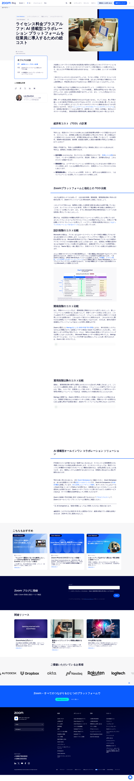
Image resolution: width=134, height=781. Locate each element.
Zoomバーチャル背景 (79, 736)
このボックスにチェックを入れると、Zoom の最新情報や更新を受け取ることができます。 (92, 591)
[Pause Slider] (129, 682)
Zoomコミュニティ (111, 729)
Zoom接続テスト (110, 718)
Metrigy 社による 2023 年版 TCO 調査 (79, 327)
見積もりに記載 (107, 155)
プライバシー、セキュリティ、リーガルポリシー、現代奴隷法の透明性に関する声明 (112, 750)
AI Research (60, 751)
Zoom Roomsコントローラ (80, 724)
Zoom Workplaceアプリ (79, 718)
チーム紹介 (60, 724)
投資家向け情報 (61, 734)
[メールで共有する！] (34, 88)
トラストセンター (70, 769)
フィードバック (110, 735)
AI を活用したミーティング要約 (83, 485)
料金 (45, 3)
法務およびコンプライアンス (88, 769)
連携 (58, 729)
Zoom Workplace (84, 480)
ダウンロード (77, 713)
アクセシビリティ (110, 740)
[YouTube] (22, 763)
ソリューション (37, 3)
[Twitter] (19, 763)
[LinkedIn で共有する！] (29, 88)
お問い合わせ (109, 738)
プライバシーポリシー (88, 599)
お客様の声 (60, 721)
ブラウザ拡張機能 (78, 726)
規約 (57, 769)
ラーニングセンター (111, 726)
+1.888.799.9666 (20, 756)
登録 (116, 595)
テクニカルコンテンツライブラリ (112, 732)
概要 (58, 713)
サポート (93, 3)
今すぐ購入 (74, 699)
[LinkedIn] (15, 763)
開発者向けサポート (111, 745)
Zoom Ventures (61, 753)
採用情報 (59, 726)
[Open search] (66, 3)
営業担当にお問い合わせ (96, 724)
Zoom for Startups (94, 736)
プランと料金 (93, 726)
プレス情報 (60, 736)
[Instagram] (29, 763)
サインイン (86, 3)
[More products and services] (129, 3)
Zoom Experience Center (96, 734)
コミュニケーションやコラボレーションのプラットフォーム (93, 107)
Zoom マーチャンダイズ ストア (64, 756)
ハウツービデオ (110, 743)
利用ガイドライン (78, 769)
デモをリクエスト (102, 497)
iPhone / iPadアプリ (78, 731)
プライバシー (62, 769)
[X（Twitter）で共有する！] (25, 88)
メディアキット (61, 744)
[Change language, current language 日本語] (70, 3)
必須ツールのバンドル (83, 482)
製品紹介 (21, 3)
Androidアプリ (77, 734)
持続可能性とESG (61, 739)
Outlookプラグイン (78, 729)
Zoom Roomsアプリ (79, 721)
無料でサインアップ (120, 3)
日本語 (17, 724)
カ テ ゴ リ (5, 7)
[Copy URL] (15, 88)
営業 (91, 713)
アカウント (109, 721)
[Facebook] (25, 763)
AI (29, 3)
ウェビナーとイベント (95, 731)
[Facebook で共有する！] (20, 88)
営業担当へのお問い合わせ (105, 3)
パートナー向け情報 (62, 731)
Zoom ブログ (60, 718)
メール (70, 584)
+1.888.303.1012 (20, 759)
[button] (130, 777)
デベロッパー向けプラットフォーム (63, 747)
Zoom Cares (60, 742)
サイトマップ (117, 769)
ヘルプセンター (110, 724)
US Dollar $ (18, 729)
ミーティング (77, 3)
